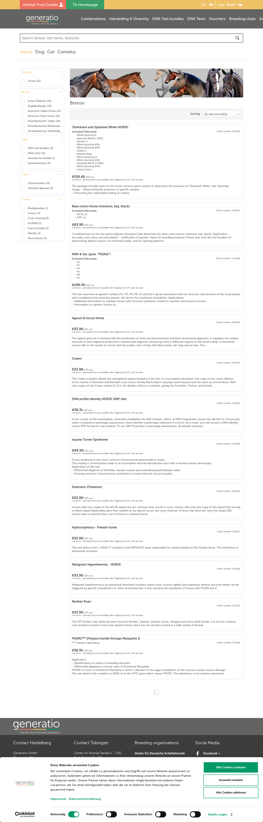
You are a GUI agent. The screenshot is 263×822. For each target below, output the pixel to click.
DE (204, 4)
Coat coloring (38, 218)
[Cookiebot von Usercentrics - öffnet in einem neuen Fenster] (25, 814)
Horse (34, 81)
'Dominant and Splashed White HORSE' (100, 127)
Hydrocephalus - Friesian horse (94, 527)
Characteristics (39, 183)
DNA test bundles (40, 148)
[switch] (111, 814)
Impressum (58, 798)
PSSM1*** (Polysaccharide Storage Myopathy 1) (106, 638)
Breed (25, 92)
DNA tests (36, 153)
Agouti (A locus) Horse (88, 318)
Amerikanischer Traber (44, 121)
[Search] (237, 38)
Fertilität (34, 223)
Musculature (37, 238)
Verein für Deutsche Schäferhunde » (160, 756)
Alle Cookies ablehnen (231, 792)
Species (26, 72)
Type (25, 139)
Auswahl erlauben (231, 780)
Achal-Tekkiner (39, 101)
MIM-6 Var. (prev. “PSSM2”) (91, 254)
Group (26, 199)
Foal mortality (38, 228)
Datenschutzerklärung (85, 798)
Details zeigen (217, 814)
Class (25, 174)
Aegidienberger (40, 106)
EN (211, 4)
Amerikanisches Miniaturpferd (45, 126)
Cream (77, 358)
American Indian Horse (44, 111)
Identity (34, 233)
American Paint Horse (44, 116)
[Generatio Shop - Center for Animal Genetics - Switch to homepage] (49, 19)
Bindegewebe (38, 208)
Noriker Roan (81, 601)
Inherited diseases (40, 188)
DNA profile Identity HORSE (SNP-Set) (99, 399)
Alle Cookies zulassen (231, 767)
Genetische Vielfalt (41, 158)
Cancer (34, 213)
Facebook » (211, 753)
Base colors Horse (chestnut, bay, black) (101, 206)
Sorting (195, 113)
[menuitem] (203, 4)
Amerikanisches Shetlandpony (45, 131)
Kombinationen (39, 163)
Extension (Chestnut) (87, 487)
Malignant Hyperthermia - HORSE (96, 564)
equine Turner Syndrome (90, 439)
